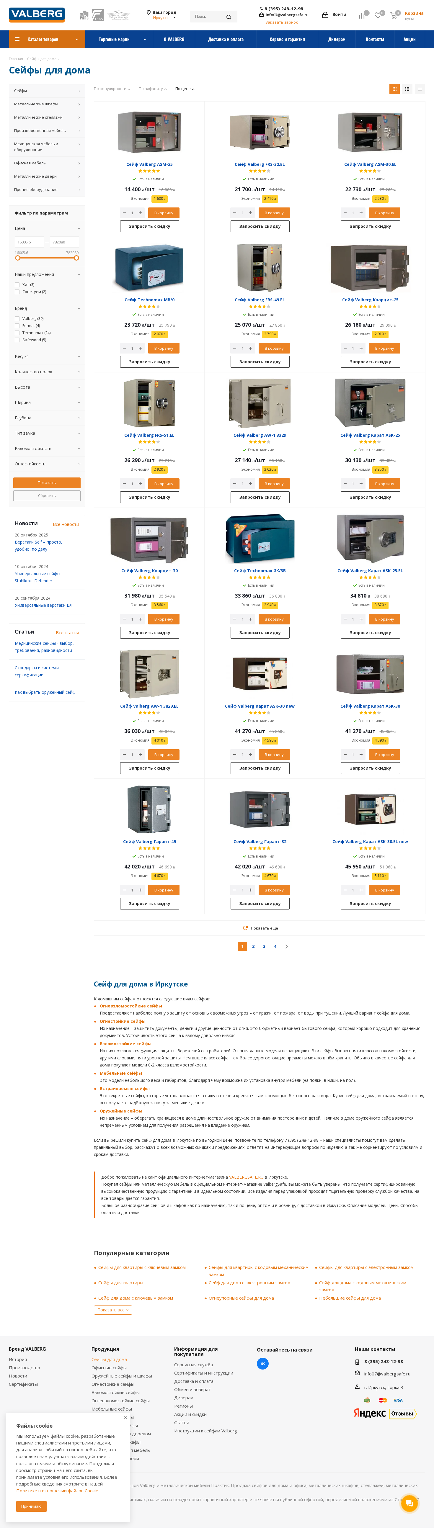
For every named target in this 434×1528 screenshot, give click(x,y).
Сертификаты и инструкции (203, 1373)
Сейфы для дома (109, 1359)
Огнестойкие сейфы (123, 1021)
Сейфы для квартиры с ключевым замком (142, 1267)
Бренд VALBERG (27, 1349)
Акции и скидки (190, 1414)
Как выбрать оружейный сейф (45, 692)
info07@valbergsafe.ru (287, 14)
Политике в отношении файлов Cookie (57, 1490)
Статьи (181, 1422)
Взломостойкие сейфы (125, 1043)
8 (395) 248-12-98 (284, 9)
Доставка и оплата (193, 1381)
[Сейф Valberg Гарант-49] (149, 809)
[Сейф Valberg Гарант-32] (259, 809)
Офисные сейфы (109, 1367)
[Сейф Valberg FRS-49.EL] (259, 268)
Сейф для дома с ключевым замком (135, 1298)
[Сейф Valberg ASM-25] (149, 132)
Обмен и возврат (192, 1389)
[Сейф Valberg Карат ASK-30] (370, 674)
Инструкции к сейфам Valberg (205, 1431)
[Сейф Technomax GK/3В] (259, 538)
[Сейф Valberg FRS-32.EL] (259, 132)
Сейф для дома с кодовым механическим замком (362, 1286)
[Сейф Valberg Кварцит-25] (370, 268)
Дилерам (183, 1398)
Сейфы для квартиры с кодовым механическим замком (259, 1270)
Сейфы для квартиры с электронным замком (366, 1267)
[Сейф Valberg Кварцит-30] (149, 538)
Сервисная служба (193, 1364)
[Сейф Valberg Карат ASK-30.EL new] (370, 809)
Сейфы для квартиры (120, 1282)
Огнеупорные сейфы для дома (241, 1298)
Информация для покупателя (196, 1351)
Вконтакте (263, 1364)
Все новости (66, 524)
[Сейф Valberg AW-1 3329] (259, 403)
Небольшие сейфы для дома (350, 1298)
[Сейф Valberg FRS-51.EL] (149, 403)
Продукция (105, 1349)
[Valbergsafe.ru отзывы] (385, 1413)
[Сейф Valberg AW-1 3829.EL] (149, 674)
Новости (18, 1376)
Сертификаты (23, 1384)
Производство (24, 1367)
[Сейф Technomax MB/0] (149, 268)
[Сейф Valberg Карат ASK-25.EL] (370, 538)
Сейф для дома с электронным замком (250, 1282)
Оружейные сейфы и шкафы (122, 1376)
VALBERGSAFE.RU (246, 1177)
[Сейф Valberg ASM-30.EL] (370, 132)
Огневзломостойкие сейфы (131, 1006)
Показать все (111, 1310)
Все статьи (67, 632)
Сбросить (47, 495)
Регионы (183, 1406)
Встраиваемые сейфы (125, 1088)
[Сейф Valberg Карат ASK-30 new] (259, 674)
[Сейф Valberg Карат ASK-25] (370, 403)
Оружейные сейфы (121, 1111)
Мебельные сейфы (121, 1073)
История (18, 1359)
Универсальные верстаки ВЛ (43, 605)
